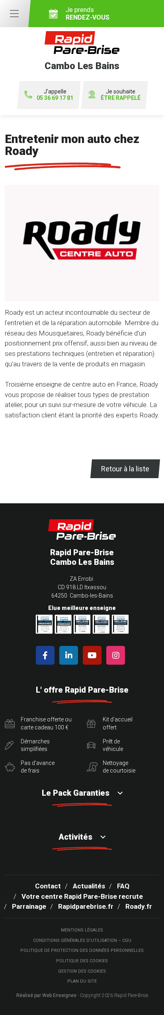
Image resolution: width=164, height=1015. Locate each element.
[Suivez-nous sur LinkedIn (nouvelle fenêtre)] (70, 655)
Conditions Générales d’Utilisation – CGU (82, 940)
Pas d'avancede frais (38, 767)
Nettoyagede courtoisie (119, 767)
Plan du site (82, 981)
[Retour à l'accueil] (82, 529)
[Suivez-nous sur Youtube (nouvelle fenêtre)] (94, 655)
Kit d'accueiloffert (118, 723)
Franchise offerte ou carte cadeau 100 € (46, 723)
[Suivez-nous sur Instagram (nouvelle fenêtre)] (117, 655)
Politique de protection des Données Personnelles (82, 950)
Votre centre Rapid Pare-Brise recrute (82, 896)
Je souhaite (121, 94)
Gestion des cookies (82, 971)
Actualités (89, 886)
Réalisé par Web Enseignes (46, 995)
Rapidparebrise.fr (85, 906)
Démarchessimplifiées (35, 745)
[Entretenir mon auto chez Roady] (82, 246)
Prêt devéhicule (113, 745)
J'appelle (55, 94)
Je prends (87, 13)
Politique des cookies (82, 960)
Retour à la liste (125, 469)
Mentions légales (82, 930)
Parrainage (29, 906)
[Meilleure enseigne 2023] (120, 624)
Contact (48, 886)
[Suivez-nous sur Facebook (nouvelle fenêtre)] (47, 655)
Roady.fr (138, 906)
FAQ (123, 886)
